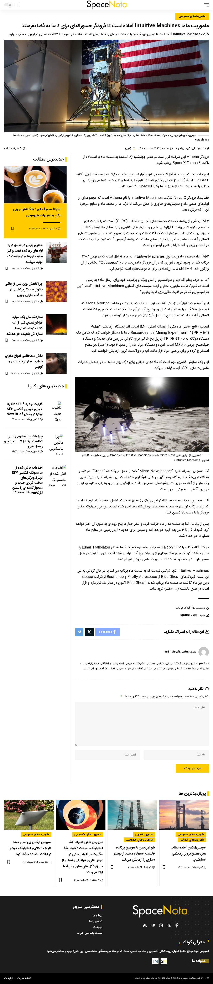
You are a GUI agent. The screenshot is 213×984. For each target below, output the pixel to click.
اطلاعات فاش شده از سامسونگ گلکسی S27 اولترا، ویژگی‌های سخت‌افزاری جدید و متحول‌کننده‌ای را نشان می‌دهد (27, 480)
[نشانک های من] (18, 5)
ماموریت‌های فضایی (192, 839)
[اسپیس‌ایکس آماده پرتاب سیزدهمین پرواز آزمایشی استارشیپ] (184, 815)
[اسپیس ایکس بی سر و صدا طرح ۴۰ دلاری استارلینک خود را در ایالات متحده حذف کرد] (29, 815)
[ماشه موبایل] (205, 4)
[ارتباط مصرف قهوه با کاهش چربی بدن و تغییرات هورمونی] (35, 184)
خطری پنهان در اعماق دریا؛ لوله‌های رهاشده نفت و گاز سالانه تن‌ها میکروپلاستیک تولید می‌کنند (25, 253)
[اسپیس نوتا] (106, 5)
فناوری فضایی (144, 834)
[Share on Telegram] (79, 632)
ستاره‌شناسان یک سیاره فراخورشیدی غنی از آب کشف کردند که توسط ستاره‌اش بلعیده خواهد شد (24, 325)
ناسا (178, 608)
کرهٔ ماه (186, 608)
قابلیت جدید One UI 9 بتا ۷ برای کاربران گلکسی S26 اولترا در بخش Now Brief (25, 409)
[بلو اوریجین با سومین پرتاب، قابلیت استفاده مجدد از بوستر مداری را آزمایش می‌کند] (132, 815)
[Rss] (145, 925)
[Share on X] (89, 632)
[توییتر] (169, 925)
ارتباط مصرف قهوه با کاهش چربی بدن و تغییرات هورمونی (36, 212)
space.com (188, 615)
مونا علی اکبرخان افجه (188, 148)
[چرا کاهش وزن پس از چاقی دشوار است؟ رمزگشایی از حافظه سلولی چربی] (56, 291)
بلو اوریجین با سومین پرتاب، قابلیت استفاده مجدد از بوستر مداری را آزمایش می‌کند (134, 854)
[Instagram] (161, 925)
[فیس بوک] (176, 925)
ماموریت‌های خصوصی (192, 16)
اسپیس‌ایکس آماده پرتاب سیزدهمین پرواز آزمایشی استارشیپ (188, 854)
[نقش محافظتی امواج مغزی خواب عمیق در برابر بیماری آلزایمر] (56, 363)
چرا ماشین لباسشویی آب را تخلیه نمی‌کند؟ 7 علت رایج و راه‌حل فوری (23, 441)
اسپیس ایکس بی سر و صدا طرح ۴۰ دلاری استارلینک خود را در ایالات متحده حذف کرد (30, 848)
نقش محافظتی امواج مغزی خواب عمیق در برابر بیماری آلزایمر (24, 361)
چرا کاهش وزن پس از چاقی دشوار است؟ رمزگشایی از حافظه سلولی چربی (24, 289)
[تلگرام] (153, 925)
